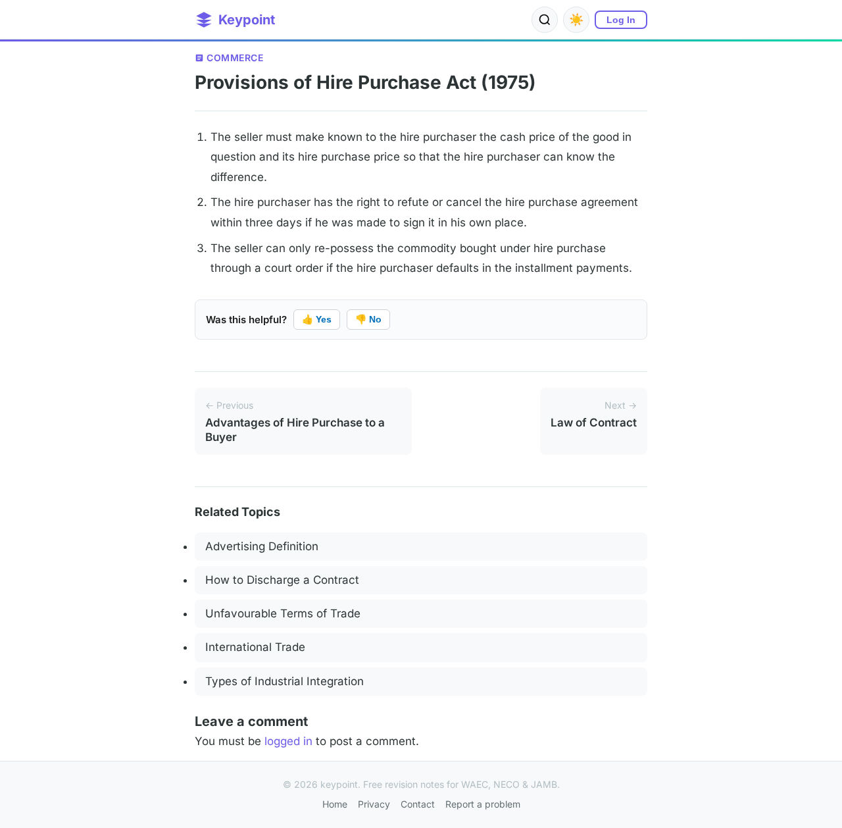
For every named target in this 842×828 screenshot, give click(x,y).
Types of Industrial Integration (284, 681)
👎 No (368, 319)
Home (334, 804)
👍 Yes (317, 319)
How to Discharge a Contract (282, 579)
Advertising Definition (261, 546)
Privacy (374, 804)
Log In (621, 19)
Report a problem (482, 804)
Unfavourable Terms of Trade (282, 613)
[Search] (545, 20)
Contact (418, 804)
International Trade (255, 647)
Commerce (235, 57)
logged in (288, 741)
